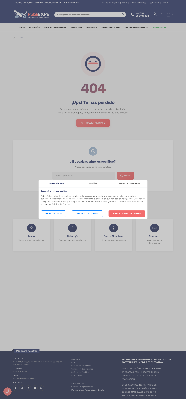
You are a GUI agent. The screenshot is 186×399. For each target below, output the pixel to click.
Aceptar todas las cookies (127, 214)
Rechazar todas (53, 214)
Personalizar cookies (87, 214)
